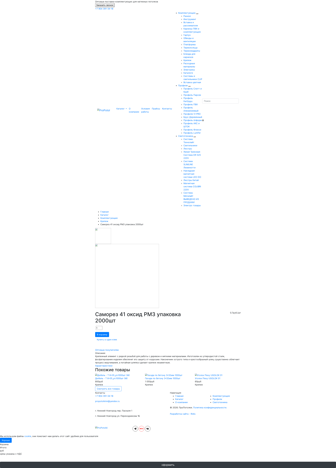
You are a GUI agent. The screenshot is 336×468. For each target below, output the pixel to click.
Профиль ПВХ (190, 104)
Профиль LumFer (192, 132)
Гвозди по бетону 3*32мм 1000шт (162, 378)
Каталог (179, 399)
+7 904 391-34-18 (104, 8)
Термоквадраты (191, 50)
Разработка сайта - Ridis (182, 414)
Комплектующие (186, 13)
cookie (27, 436)
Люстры (187, 148)
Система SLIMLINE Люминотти (189, 164)
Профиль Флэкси (192, 129)
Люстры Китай (191, 180)
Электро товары (192, 205)
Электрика (189, 69)
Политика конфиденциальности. (210, 407)
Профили (183, 85)
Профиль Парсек (192, 95)
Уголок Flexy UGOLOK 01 (207, 378)
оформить (168, 464)
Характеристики (103, 365)
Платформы (189, 44)
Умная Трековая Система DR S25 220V (192, 154)
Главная (179, 396)
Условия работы (145, 110)
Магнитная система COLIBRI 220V (192, 186)
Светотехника (185, 136)
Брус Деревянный (192, 117)
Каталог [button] (120, 108)
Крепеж (187, 60)
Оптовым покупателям (107, 350)
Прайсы (156, 108)
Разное (187, 16)
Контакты (167, 108)
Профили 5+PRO (192, 114)
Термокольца (190, 47)
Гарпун (187, 35)
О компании (134, 110)
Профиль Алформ (192, 120)
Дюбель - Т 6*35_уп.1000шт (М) (111, 378)
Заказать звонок (104, 5)
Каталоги (188, 73)
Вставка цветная (192, 82)
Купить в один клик (107, 339)
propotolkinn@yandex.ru (107, 401)
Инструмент (189, 19)
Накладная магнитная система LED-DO (192, 173)
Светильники (190, 145)
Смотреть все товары (108, 388)
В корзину (102, 334)
